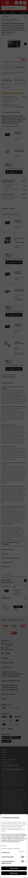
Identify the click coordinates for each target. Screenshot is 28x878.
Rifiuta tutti (14, 873)
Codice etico (10, 848)
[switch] (22, 857)
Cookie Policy (4, 845)
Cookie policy (17, 848)
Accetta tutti (14, 868)
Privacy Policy (4, 848)
